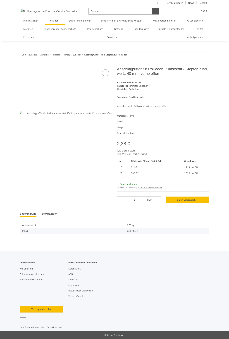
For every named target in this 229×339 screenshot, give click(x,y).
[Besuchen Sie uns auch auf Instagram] (23, 320)
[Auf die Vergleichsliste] (105, 72)
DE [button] (158, 2)
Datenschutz (74, 268)
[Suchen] (155, 11)
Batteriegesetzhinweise (80, 290)
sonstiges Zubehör (138, 85)
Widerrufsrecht (76, 296)
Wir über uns (26, 268)
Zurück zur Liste (29, 54)
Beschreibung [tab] (28, 213)
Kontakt (203, 2)
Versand (142, 153)
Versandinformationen (31, 279)
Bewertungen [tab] (49, 213)
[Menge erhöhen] (157, 200)
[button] (190, 11)
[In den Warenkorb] (22, 65)
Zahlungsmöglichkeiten (32, 274)
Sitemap (72, 279)
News (191, 2)
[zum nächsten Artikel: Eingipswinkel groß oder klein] (206, 54)
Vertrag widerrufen (41, 309)
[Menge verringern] (120, 200)
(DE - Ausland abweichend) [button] (150, 187)
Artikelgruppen (175, 2)
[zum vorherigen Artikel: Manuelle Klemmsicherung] (199, 54)
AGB (70, 274)
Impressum (74, 285)
